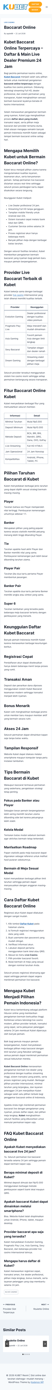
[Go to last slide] (7, 1344)
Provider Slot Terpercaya (9, 1308)
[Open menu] (46, 7)
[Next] (45, 1344)
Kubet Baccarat (12, 77)
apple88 (10, 33)
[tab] (23, 1354)
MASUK (35, 10)
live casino (18, 295)
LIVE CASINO (9, 22)
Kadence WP (37, 1382)
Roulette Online (41, 1306)
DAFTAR (35, 4)
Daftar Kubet (27, 923)
